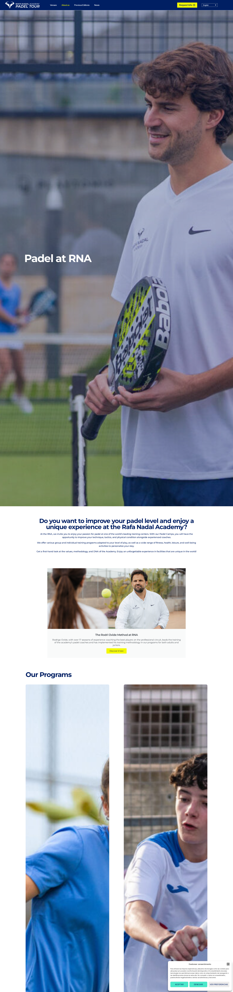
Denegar (198, 984)
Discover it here (116, 651)
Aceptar (179, 984)
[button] (228, 964)
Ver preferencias (219, 984)
